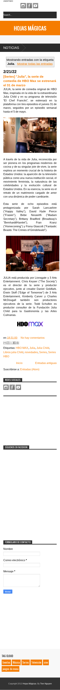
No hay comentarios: (33, 337)
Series (43, 352)
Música (16, 662)
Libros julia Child (13, 352)
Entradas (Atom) (29, 369)
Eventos (6, 662)
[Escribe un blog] (8, 343)
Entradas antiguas (46, 363)
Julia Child (42, 347)
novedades (31, 352)
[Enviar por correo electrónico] (4, 343)
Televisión (36, 662)
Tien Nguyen (46, 684)
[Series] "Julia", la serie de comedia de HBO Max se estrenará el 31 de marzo (29, 81)
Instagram (23, 5)
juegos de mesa (10, 669)
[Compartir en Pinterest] (17, 343)
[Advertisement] (28, 418)
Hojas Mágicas (30, 28)
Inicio (19, 363)
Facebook (29, 5)
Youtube (35, 5)
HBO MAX (22, 347)
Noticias (11, 48)
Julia (32, 347)
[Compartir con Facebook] (14, 343)
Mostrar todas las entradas (34, 64)
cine (46, 662)
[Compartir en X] (11, 343)
